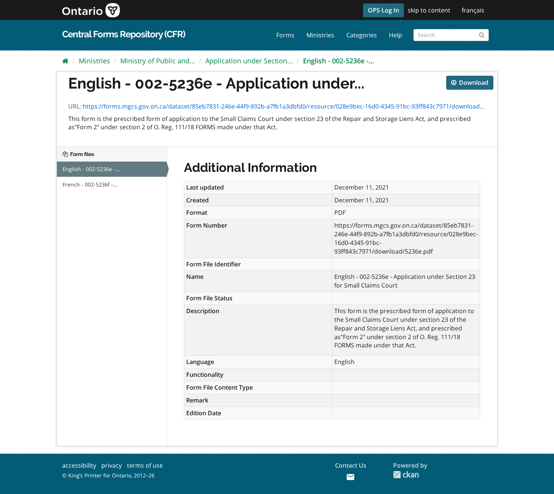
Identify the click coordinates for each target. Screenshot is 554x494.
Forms (285, 35)
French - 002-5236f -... (90, 184)
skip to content (429, 10)
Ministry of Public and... (157, 60)
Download (473, 82)
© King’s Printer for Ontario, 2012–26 (108, 475)
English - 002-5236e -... (338, 60)
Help (395, 35)
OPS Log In (383, 10)
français (473, 10)
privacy (111, 465)
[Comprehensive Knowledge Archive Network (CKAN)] (406, 475)
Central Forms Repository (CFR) (123, 34)
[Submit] (482, 34)
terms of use (145, 465)
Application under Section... (249, 60)
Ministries (320, 35)
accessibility (79, 465)
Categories (361, 35)
